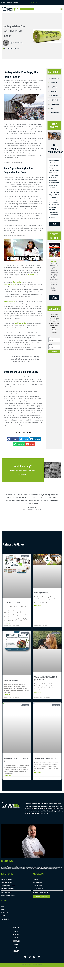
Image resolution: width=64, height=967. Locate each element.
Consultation (16, 941)
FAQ (16, 948)
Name (50, 337)
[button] (61, 9)
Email (50, 344)
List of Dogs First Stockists (13, 602)
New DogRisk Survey (41, 592)
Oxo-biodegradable (9, 301)
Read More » (7, 623)
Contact (16, 951)
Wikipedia (31, 275)
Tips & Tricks (54, 91)
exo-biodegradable (20, 323)
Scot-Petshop (17, 282)
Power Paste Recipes (11, 680)
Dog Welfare (54, 95)
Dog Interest (54, 87)
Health (16, 931)
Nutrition (16, 928)
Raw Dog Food (55, 78)
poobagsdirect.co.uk (10, 284)
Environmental (55, 112)
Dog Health (54, 82)
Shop (16, 938)
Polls (52, 108)
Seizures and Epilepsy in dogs (45, 758)
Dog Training (54, 100)
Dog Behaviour (55, 104)
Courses (16, 934)
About (16, 944)
